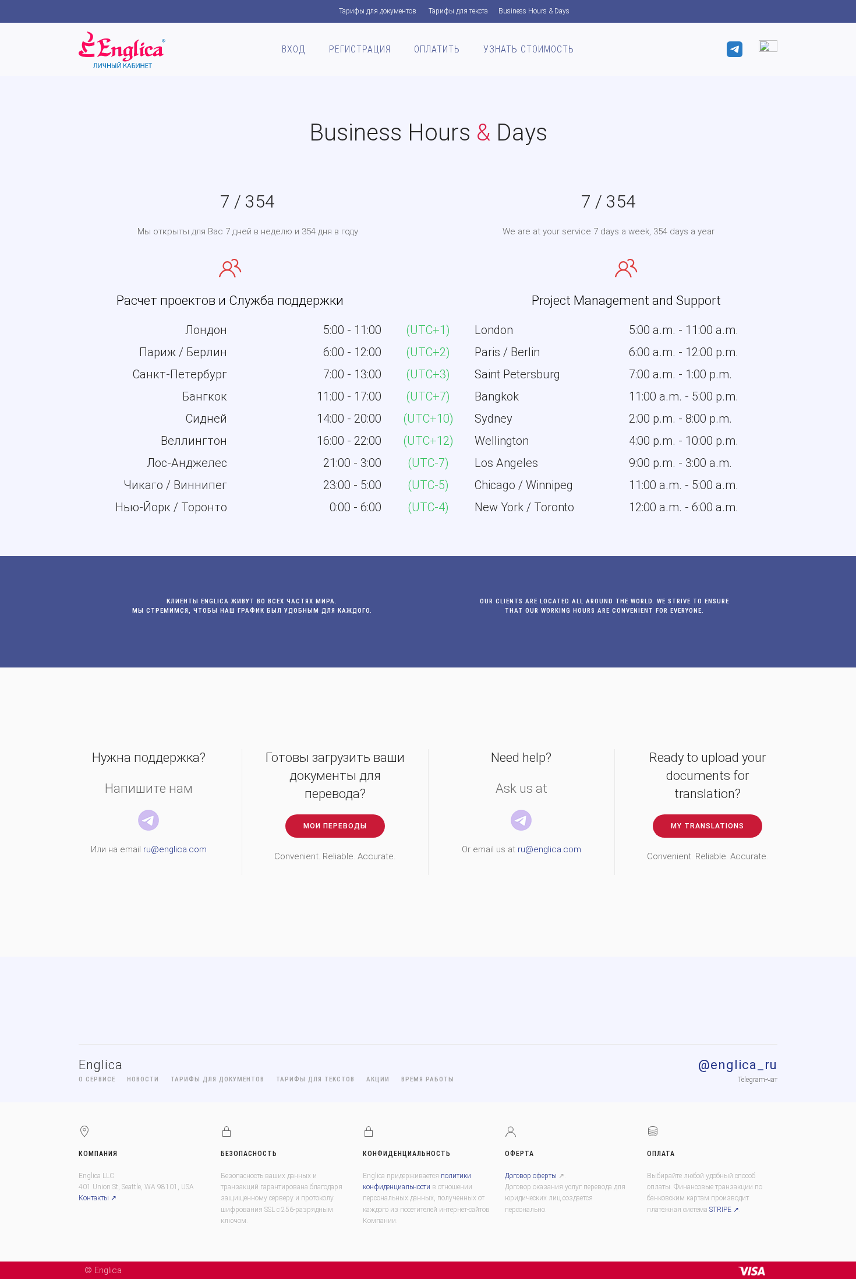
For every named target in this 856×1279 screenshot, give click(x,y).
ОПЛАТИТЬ (437, 49)
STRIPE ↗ (724, 1210)
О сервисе (97, 1079)
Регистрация (360, 49)
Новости (143, 1079)
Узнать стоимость (528, 49)
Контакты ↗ (97, 1198)
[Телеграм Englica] (148, 819)
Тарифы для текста (458, 11)
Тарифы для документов (377, 11)
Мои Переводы (335, 826)
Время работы (427, 1079)
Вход (294, 49)
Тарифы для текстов (315, 1079)
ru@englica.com (175, 849)
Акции (378, 1079)
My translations (707, 826)
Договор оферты (531, 1176)
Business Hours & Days (534, 11)
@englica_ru (737, 1064)
